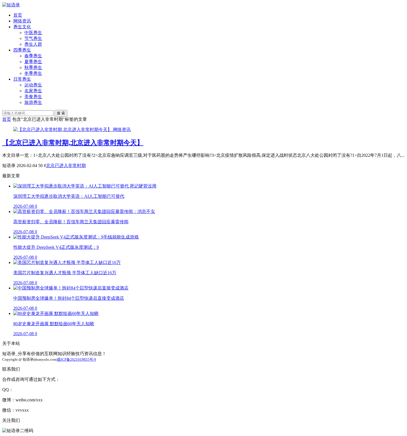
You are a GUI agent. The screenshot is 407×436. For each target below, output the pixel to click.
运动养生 (33, 85)
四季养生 (22, 50)
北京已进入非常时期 (66, 165)
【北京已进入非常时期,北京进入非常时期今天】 (72, 142)
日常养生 (22, 79)
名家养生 (33, 90)
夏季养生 (33, 61)
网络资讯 (22, 21)
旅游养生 (33, 102)
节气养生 (33, 38)
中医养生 (33, 32)
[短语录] (11, 4)
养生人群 (33, 44)
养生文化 (22, 26)
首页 (17, 15)
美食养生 (33, 96)
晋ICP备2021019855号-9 (76, 359)
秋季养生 (33, 67)
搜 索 (61, 113)
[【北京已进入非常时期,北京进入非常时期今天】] (63, 129)
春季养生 (33, 55)
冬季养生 (33, 73)
